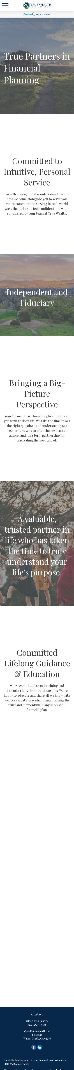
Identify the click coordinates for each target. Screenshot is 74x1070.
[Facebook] (33, 1047)
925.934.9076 (41, 1021)
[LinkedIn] (39, 1047)
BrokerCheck (21, 1064)
